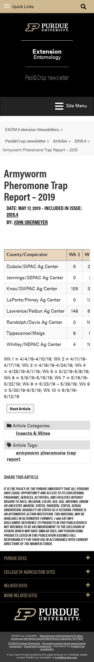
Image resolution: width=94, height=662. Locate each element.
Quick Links (23, 6)
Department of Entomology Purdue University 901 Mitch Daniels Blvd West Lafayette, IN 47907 (47, 637)
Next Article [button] (20, 408)
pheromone (53, 452)
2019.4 (12, 214)
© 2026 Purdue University (24, 643)
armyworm (27, 452)
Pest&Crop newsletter (47, 77)
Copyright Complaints (37, 646)
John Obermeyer (31, 222)
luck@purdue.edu (66, 657)
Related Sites (15, 585)
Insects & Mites (33, 433)
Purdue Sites (15, 558)
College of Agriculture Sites (29, 572)
